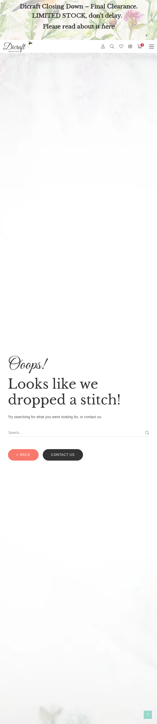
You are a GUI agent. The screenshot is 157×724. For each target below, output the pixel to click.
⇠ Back (23, 454)
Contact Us (63, 454)
